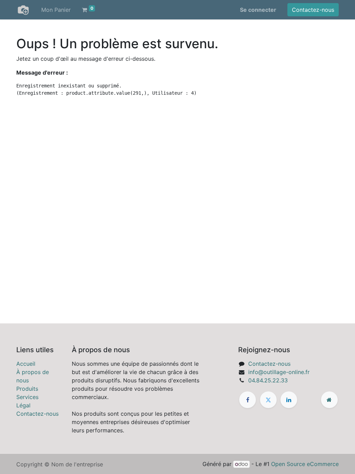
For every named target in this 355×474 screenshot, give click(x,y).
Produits (27, 388)
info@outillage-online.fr (279, 372)
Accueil (25, 363)
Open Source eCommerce (305, 463)
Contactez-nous (313, 9)
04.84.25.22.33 (268, 380)
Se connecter (258, 9)
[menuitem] (55, 10)
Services (27, 396)
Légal (23, 405)
